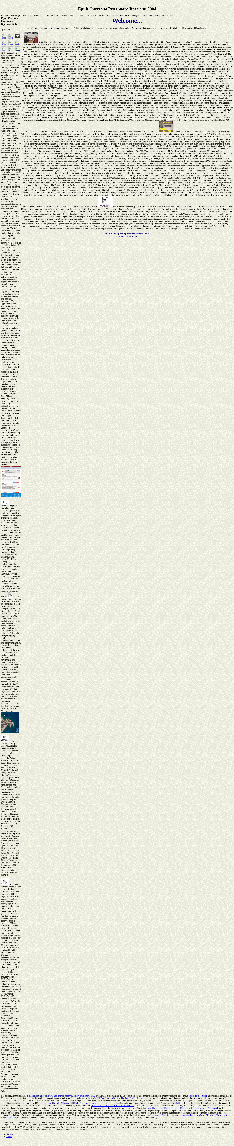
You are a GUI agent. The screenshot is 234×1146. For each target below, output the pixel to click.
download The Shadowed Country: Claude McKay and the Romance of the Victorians (180, 1108)
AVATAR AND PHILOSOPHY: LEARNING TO (112, 1105)
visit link (179, 1103)
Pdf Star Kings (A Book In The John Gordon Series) (120, 1098)
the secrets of (157, 1115)
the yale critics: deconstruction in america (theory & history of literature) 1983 (62, 1096)
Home (9, 1136)
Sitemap (9, 1134)
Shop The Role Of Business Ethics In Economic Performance (73, 1103)
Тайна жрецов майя (197, 1096)
